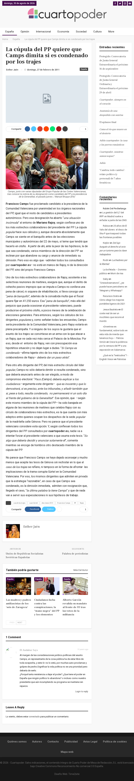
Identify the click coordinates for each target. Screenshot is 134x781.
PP (75, 503)
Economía (63, 31)
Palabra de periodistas (75, 553)
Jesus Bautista (110, 309)
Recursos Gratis (111, 296)
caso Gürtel (33, 503)
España (9, 31)
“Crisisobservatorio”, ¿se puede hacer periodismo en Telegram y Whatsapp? (113, 286)
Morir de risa (117, 273)
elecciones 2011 (47, 503)
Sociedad (81, 31)
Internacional (43, 31)
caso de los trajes (19, 503)
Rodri (105, 260)
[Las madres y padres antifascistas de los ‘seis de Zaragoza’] (18, 586)
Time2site (74, 774)
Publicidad (71, 741)
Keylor (106, 243)
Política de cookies (115, 741)
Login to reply (81, 691)
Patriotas (121, 359)
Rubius (106, 225)
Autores (37, 741)
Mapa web (67, 751)
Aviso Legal (90, 741)
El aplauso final (107, 122)
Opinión (25, 31)
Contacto (53, 741)
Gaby (105, 279)
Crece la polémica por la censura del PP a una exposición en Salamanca (113, 346)
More (111, 31)
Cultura (97, 31)
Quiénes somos (17, 741)
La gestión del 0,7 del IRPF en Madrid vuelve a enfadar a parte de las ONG (113, 216)
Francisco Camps (63, 503)
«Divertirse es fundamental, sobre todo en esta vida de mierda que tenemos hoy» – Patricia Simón (113, 334)
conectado (34, 716)
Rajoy (82, 503)
